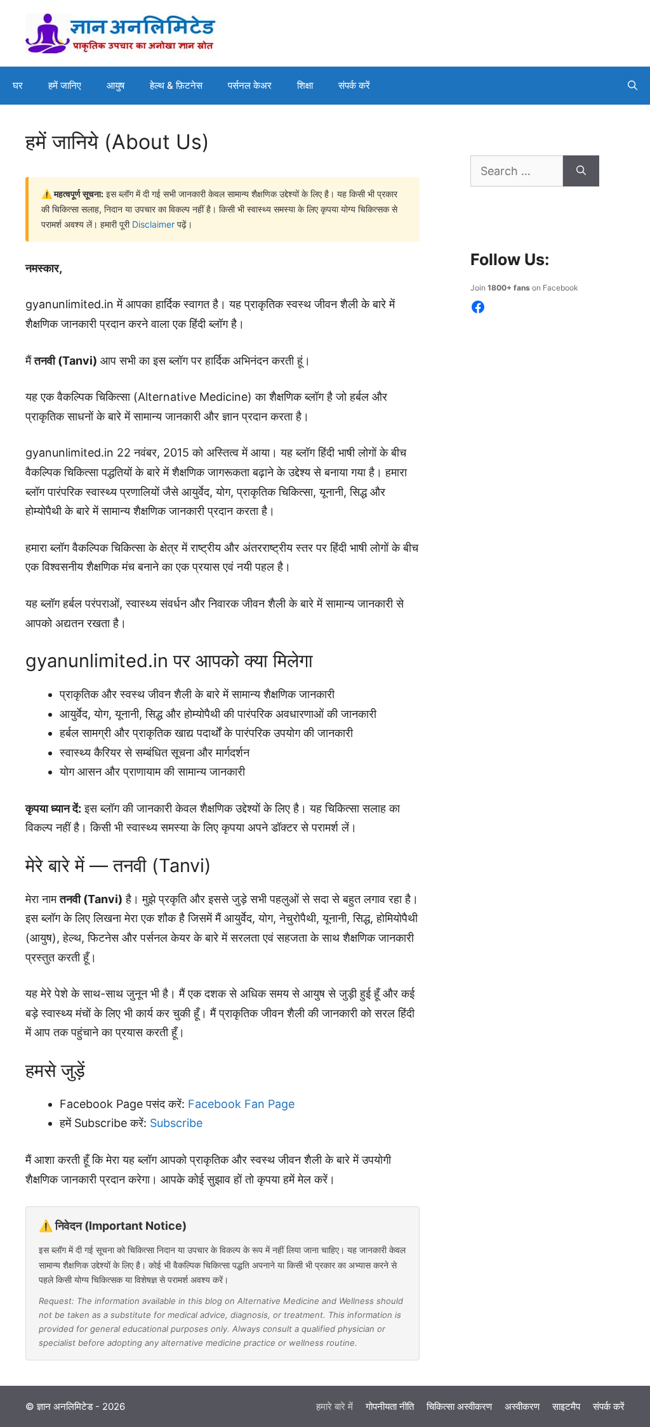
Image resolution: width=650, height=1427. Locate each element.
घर (18, 85)
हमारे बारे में (334, 1406)
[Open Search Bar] (632, 86)
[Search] (581, 170)
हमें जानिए (64, 85)
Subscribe (176, 1123)
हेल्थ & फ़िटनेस (176, 85)
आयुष (115, 85)
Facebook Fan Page (241, 1104)
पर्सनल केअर (250, 85)
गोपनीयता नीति (390, 1406)
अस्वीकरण (522, 1406)
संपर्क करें (354, 85)
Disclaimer (153, 224)
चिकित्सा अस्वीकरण (459, 1406)
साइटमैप (566, 1406)
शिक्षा (305, 85)
